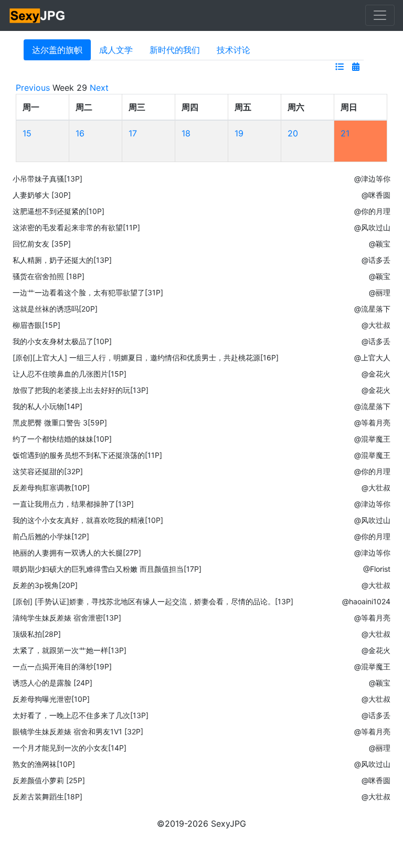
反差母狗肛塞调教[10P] (51, 487)
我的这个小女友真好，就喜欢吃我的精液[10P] (88, 520)
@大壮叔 (376, 324)
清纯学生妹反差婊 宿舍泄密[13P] (67, 617)
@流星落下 (372, 308)
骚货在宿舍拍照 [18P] (48, 276)
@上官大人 (372, 357)
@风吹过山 (372, 227)
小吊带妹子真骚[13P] (47, 178)
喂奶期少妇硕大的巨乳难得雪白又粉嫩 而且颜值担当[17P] (107, 568)
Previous (33, 87)
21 (345, 133)
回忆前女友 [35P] (42, 243)
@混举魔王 (372, 438)
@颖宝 (379, 243)
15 (27, 133)
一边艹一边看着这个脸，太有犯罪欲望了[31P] (88, 292)
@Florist (376, 568)
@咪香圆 (376, 194)
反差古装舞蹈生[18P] (47, 796)
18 (186, 133)
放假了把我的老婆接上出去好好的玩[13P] (81, 390)
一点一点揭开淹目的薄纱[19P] (62, 666)
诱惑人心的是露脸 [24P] (52, 682)
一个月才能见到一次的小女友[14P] (69, 747)
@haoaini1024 (366, 601)
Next (99, 87)
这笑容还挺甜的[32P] (48, 471)
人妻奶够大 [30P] (42, 194)
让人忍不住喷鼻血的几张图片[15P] (69, 373)
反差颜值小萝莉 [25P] (49, 780)
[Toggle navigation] (380, 15)
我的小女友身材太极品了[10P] (62, 341)
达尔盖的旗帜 (57, 50)
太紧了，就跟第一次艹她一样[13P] (69, 650)
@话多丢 (376, 259)
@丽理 (379, 292)
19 (239, 133)
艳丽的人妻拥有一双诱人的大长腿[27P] (77, 552)
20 (293, 133)
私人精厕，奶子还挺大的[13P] (62, 259)
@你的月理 (372, 211)
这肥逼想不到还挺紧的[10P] (58, 211)
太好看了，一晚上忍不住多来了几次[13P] (81, 715)
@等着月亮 (372, 422)
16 (80, 133)
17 (133, 133)
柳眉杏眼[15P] (36, 324)
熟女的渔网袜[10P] (44, 764)
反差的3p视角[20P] (45, 585)
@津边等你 (372, 178)
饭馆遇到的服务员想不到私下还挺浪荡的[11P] (87, 455)
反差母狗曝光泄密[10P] (51, 698)
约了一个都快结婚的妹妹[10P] (62, 438)
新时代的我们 (175, 50)
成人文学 (116, 50)
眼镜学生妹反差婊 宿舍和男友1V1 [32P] (78, 731)
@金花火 (376, 373)
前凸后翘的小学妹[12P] (51, 536)
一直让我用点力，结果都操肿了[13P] (73, 503)
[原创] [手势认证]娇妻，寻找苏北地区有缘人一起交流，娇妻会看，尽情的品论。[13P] (153, 601)
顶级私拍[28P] (37, 633)
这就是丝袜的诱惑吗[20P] (55, 308)
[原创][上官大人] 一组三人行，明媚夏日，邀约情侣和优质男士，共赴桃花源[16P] (146, 357)
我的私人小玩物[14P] (47, 406)
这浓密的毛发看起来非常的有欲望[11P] (76, 227)
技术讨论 (233, 50)
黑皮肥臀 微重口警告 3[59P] (60, 422)
